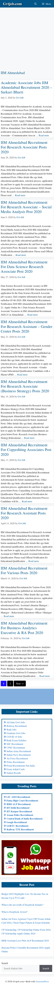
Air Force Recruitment (17, 758)
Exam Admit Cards (15, 769)
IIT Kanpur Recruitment (19, 811)
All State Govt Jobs (16, 722)
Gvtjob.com (12, 3)
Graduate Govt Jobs (16, 733)
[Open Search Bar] (35, 4)
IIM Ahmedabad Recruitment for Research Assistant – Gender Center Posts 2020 (26, 326)
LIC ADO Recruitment (18, 797)
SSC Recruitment (15, 743)
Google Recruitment (16, 822)
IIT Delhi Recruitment (18, 807)
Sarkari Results (14, 772)
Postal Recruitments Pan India (20, 765)
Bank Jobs (11, 729)
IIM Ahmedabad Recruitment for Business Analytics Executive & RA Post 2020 (24, 627)
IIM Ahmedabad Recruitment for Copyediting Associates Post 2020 (26, 449)
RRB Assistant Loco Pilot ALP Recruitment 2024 (25, 940)
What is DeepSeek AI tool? (14, 911)
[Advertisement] (27, 35)
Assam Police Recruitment (20, 815)
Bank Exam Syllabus (16, 740)
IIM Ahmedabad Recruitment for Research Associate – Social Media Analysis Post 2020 (26, 207)
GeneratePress (42, 981)
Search (5, 963)
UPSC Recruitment (16, 747)
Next (20, 683)
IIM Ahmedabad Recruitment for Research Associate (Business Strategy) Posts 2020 (25, 386)
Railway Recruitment (17, 725)
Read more (44, 135)
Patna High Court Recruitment (22, 800)
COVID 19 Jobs (14, 736)
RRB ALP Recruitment (19, 804)
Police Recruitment (16, 762)
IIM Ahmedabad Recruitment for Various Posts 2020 (24, 570)
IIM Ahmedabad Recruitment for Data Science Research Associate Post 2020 (24, 266)
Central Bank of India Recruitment (24, 818)
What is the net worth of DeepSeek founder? (22, 904)
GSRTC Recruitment (17, 825)
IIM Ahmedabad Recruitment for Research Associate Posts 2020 (24, 147)
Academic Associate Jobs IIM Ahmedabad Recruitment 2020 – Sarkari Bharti (26, 87)
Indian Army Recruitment (19, 751)
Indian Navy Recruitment (19, 754)
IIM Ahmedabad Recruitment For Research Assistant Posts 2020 (24, 513)
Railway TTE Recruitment (20, 829)
